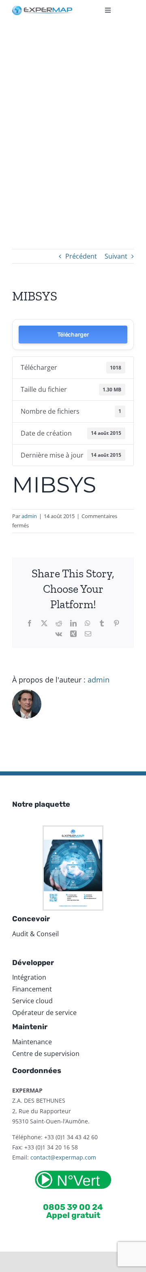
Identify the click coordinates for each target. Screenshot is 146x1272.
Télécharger (73, 334)
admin (29, 516)
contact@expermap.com (63, 1157)
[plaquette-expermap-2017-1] (73, 829)
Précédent (81, 256)
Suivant (116, 256)
